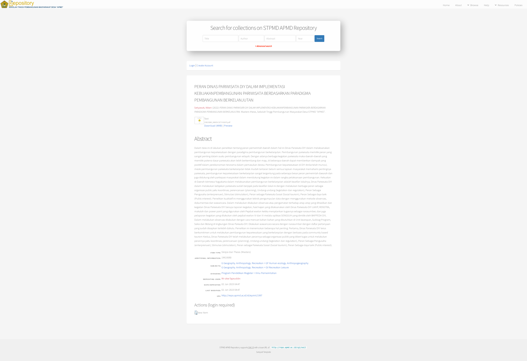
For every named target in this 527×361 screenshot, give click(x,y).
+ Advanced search (263, 46)
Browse (474, 5)
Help (486, 5)
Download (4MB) (213, 125)
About (458, 5)
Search (319, 39)
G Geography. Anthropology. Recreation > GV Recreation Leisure (255, 267)
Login (192, 65)
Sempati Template (263, 352)
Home (446, 5)
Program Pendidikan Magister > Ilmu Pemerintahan (249, 273)
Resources (503, 5)
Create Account (205, 65)
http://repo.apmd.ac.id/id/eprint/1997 (242, 295)
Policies (518, 5)
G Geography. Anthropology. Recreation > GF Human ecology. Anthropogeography (265, 263)
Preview (228, 125)
